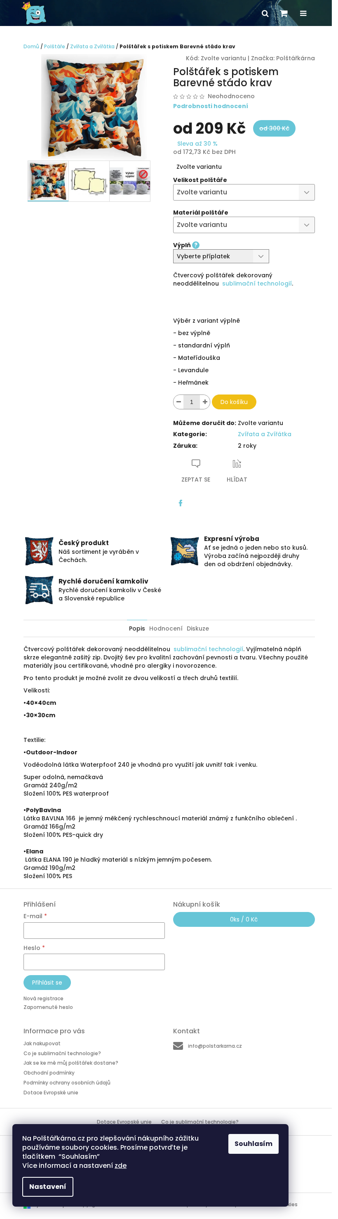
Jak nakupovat (42, 1043)
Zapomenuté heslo (48, 1007)
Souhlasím (253, 1143)
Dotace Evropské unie (50, 1092)
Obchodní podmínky (49, 1072)
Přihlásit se (47, 982)
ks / (244, 919)
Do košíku (234, 402)
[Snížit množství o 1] (178, 402)
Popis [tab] (137, 628)
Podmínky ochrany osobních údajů (66, 1082)
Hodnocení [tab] (166, 628)
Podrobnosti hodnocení (210, 106)
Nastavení (47, 1186)
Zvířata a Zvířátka (264, 434)
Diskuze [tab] (198, 628)
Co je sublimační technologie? (62, 1053)
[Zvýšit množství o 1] (205, 402)
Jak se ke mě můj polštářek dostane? (70, 1062)
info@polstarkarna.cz (215, 1045)
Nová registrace (43, 998)
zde (121, 1165)
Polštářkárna (295, 58)
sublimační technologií (257, 283)
